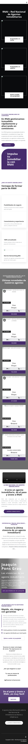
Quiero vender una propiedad (15, 95)
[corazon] (23, 291)
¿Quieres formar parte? (13, 511)
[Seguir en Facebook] (11, 728)
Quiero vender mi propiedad (12, 638)
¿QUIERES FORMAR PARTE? (14, 722)
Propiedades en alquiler (15, 67)
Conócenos (7, 144)
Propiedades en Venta (15, 39)
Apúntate (13, 699)
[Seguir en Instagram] (14, 728)
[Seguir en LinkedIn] (17, 728)
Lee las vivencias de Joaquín (13, 591)
